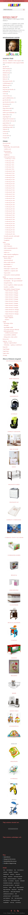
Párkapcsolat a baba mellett (10, 337)
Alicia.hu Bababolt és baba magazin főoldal (13, 19)
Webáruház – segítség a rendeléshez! (13, 345)
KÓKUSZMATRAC (14, 590)
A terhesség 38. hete (10, 229)
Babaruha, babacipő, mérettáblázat (12, 278)
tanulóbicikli (6, 902)
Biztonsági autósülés (8, 81)
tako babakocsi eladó (15, 900)
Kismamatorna (8, 152)
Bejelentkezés (7, 857)
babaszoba (18, 874)
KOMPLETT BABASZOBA (14, 431)
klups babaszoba (6, 889)
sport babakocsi (6, 898)
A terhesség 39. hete (10, 232)
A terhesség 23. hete (10, 198)
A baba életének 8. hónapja (11, 305)
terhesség (12, 902)
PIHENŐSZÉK (14, 761)
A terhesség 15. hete (10, 181)
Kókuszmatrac (6, 110)
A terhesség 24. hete (10, 200)
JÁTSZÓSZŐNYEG (14, 726)
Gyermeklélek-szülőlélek (10, 335)
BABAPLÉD (14, 658)
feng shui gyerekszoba (8, 89)
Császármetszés (7, 250)
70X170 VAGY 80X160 (17, 537)
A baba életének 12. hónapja (12, 313)
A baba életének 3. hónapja (11, 295)
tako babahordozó (18, 898)
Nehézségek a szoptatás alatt (11, 268)
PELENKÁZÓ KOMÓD (14, 484)
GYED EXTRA (6, 95)
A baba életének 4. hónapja (11, 297)
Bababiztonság (6, 72)
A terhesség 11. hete (10, 173)
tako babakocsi (6, 900)
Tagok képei (6, 351)
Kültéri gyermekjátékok (8, 112)
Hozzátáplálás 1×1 (8, 264)
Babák (4, 277)
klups (14, 887)
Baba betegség (6, 68)
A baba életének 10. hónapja (12, 309)
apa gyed (5, 66)
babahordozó (6, 874)
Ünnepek (5, 137)
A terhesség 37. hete (10, 227)
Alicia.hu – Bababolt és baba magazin (12, 60)
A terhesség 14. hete (10, 179)
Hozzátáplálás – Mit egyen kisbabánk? (13, 280)
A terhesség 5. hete (9, 160)
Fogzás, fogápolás (9, 317)
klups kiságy (20, 889)
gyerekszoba (6, 100)
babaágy (5, 876)
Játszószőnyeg (6, 104)
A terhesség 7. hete (9, 164)
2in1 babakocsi (10, 870)
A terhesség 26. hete (10, 204)
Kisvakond (5, 106)
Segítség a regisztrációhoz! (10, 342)
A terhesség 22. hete (10, 196)
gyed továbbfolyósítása (8, 98)
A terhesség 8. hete (9, 167)
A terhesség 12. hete (10, 175)
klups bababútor (20, 887)
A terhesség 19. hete (10, 190)
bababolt (10, 872)
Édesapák (6, 325)
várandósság (18, 902)
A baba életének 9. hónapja (11, 307)
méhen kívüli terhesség (8, 121)
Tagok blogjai (6, 349)
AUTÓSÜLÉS (14, 414)
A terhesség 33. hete (10, 219)
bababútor (16, 872)
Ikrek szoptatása (8, 266)
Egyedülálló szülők (8, 327)
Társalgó (5, 355)
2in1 (4, 870)
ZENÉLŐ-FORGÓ (14, 711)
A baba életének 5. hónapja (11, 299)
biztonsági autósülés (18, 876)
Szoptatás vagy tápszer (8, 256)
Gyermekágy (7, 244)
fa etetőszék (11, 880)
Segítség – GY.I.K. (7, 341)
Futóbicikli (5, 91)
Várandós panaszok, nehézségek (11, 236)
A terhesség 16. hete (10, 183)
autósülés (5, 872)
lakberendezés (6, 114)
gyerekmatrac (17, 883)
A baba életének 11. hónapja (11, 311)
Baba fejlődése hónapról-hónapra (12, 289)
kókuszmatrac (6, 891)
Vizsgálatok (6, 240)
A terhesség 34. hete (10, 221)
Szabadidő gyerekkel (8, 127)
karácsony (5, 887)
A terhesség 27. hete (10, 206)
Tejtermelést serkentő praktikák (12, 275)
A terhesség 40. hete (10, 234)
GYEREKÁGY (8, 537)
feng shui (5, 87)
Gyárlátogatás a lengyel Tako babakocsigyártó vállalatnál (10, 17)
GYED (4, 93)
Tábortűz (5, 129)
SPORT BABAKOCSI (14, 378)
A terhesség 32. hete (10, 217)
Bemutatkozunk (6, 143)
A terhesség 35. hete (10, 223)
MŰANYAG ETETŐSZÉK (14, 622)
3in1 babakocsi (20, 870)
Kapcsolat (5, 347)
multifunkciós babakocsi (8, 893)
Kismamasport (7, 151)
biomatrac (10, 876)
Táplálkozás (7, 154)
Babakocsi (5, 20)
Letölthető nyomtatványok (11, 332)
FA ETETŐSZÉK (14, 605)
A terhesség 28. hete (10, 208)
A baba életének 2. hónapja (11, 292)
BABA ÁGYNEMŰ (14, 449)
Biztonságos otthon (8, 323)
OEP (16, 893)
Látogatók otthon (8, 282)
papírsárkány (6, 123)
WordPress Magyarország (10, 863)
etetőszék (20, 878)
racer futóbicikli (15, 896)
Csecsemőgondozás (8, 315)
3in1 (15, 870)
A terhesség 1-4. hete (10, 158)
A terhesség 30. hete (10, 213)
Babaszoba (5, 77)
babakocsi (12, 874)
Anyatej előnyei (7, 258)
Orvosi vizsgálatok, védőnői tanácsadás (13, 285)
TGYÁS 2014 (6, 135)
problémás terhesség (8, 125)
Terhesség (5, 131)
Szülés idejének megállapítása (11, 254)
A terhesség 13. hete (10, 177)
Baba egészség (6, 70)
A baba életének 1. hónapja (11, 290)
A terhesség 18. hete (10, 188)
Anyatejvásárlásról (8, 260)
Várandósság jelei (8, 238)
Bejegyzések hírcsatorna (9, 859)
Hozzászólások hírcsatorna (10, 861)
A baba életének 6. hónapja (11, 301)
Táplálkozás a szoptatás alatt (11, 270)
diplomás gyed (6, 85)
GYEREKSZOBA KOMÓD (14, 555)
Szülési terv (7, 252)
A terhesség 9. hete (9, 169)
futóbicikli (22, 880)
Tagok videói (6, 353)
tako (12, 898)
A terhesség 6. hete (9, 162)
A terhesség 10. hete (10, 171)
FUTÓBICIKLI (14, 778)
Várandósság (6, 145)
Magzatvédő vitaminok (8, 118)
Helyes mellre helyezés (9, 262)
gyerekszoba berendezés (8, 102)
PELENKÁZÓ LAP (14, 502)
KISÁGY (14, 467)
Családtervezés (7, 149)
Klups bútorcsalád (7, 108)
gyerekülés (17, 885)
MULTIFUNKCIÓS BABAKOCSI (14, 361)
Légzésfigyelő (6, 116)
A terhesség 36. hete (10, 225)
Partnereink (6, 339)
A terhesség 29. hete (10, 211)
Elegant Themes (11, 913)
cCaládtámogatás (7, 83)
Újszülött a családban (9, 287)
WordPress (22, 913)
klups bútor (14, 889)
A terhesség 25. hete (10, 202)
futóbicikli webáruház (7, 883)
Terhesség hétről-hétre (9, 157)
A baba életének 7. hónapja (11, 303)
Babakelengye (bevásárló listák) (11, 147)
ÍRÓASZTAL (14, 575)
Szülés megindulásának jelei (11, 248)
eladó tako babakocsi (12, 878)
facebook (5, 880)
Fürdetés (7, 319)
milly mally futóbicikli (15, 891)
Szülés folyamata (8, 246)
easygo (4, 878)
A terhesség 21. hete (10, 194)
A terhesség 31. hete (10, 215)
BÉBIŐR (14, 693)
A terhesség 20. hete (10, 192)
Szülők (4, 321)
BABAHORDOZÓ (14, 396)
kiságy (10, 887)
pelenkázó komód (7, 896)
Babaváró (5, 79)
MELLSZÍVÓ (14, 675)
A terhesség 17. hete (10, 185)
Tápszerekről (7, 272)
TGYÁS (4, 133)
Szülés (4, 242)
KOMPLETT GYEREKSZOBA (14, 519)
